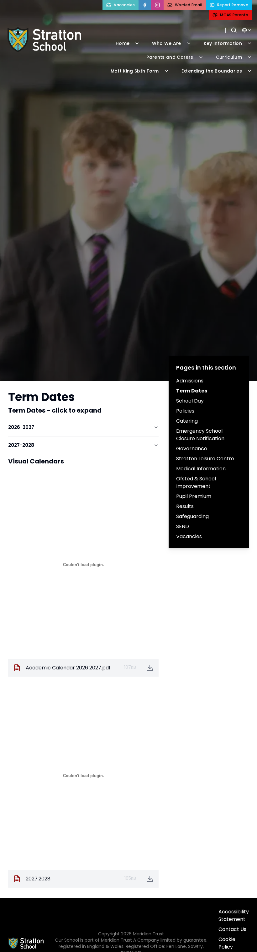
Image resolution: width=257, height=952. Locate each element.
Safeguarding (192, 516)
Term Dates (191, 390)
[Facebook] (145, 5)
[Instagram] (157, 5)
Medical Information (201, 468)
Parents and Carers (169, 57)
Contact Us (232, 929)
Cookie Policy (226, 943)
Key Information (223, 43)
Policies (185, 410)
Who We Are (166, 43)
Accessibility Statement (233, 915)
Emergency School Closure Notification (200, 434)
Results (185, 506)
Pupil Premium (193, 496)
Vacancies (189, 536)
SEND (182, 526)
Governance (191, 448)
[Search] (234, 30)
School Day (190, 400)
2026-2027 (21, 427)
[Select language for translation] (247, 30)
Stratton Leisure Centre (205, 458)
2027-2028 (21, 445)
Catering (187, 421)
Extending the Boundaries (211, 71)
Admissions (189, 380)
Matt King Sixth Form (135, 71)
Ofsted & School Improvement (196, 482)
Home (122, 43)
